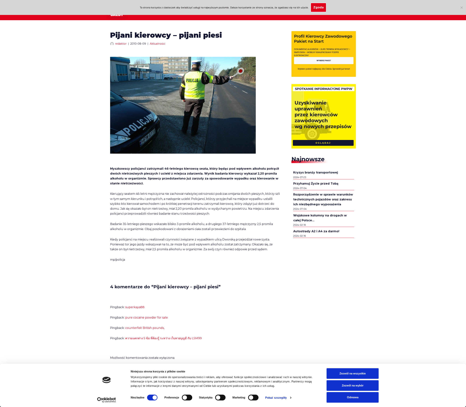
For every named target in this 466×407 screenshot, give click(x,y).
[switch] (187, 397)
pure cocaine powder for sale (146, 317)
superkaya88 (135, 307)
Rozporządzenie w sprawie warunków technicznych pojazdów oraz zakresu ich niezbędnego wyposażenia (323, 199)
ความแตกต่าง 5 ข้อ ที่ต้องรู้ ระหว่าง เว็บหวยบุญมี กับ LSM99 (163, 338)
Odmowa (352, 397)
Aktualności (157, 43)
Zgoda (318, 7)
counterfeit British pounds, (144, 328)
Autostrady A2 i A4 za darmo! (316, 231)
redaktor (121, 43)
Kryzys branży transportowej (315, 172)
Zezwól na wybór (353, 385)
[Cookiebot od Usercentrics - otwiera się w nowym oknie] (107, 400)
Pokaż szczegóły (276, 397)
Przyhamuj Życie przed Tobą (315, 183)
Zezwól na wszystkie (352, 373)
